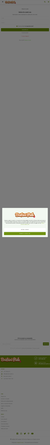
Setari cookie (25, 229)
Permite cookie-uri (24, 233)
